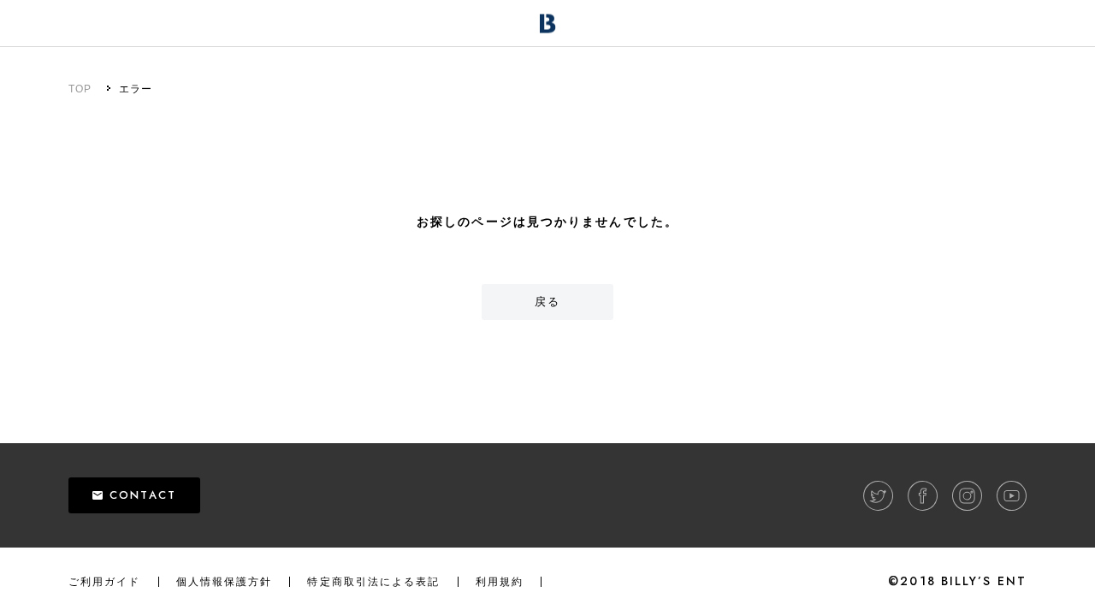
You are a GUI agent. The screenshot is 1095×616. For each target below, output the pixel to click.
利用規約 (500, 582)
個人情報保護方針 (224, 582)
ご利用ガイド (104, 582)
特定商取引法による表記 (373, 582)
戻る (547, 301)
